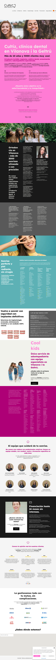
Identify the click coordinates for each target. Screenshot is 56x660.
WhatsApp (39, 377)
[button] (54, 647)
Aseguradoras (49, 10)
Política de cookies (43, 658)
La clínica (14, 10)
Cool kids (36, 10)
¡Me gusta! (34, 383)
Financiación (42, 10)
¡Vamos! (16, 528)
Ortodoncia (19, 10)
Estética (24, 10)
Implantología (30, 10)
